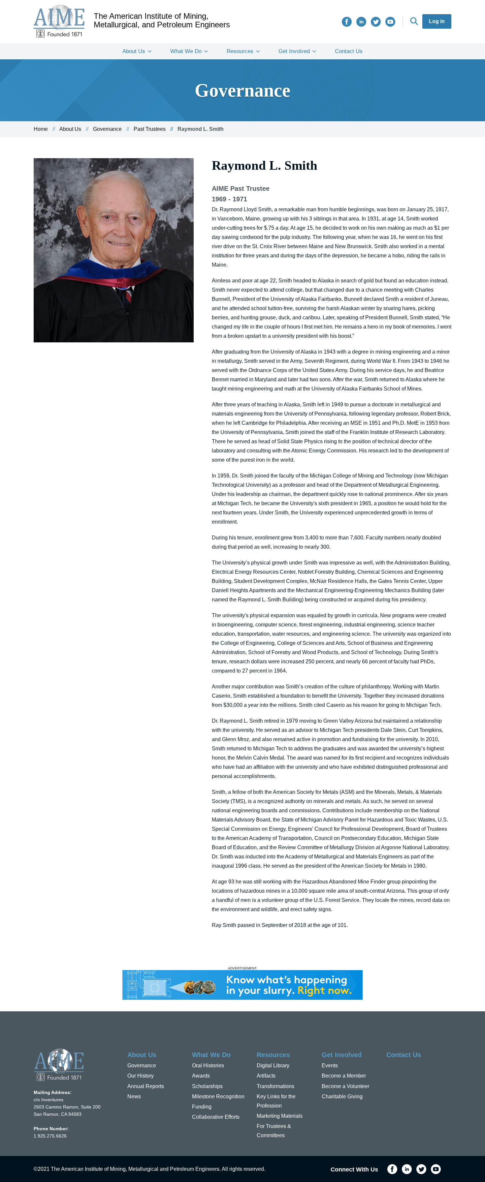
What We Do (186, 51)
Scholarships (207, 1086)
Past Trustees (150, 129)
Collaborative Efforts (216, 1117)
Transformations (275, 1086)
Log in (437, 21)
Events (330, 1065)
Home (41, 129)
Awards (201, 1076)
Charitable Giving (342, 1096)
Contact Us (349, 51)
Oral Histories (208, 1065)
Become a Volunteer (345, 1086)
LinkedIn (361, 22)
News (134, 1096)
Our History (140, 1076)
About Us (133, 51)
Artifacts (266, 1076)
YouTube (390, 22)
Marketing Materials (280, 1116)
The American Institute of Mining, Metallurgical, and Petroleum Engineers (162, 20)
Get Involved (294, 51)
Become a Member (344, 1076)
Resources (240, 51)
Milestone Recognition (218, 1096)
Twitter (376, 22)
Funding (201, 1107)
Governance (107, 129)
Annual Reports (145, 1086)
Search (414, 21)
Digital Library (273, 1065)
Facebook (347, 22)
